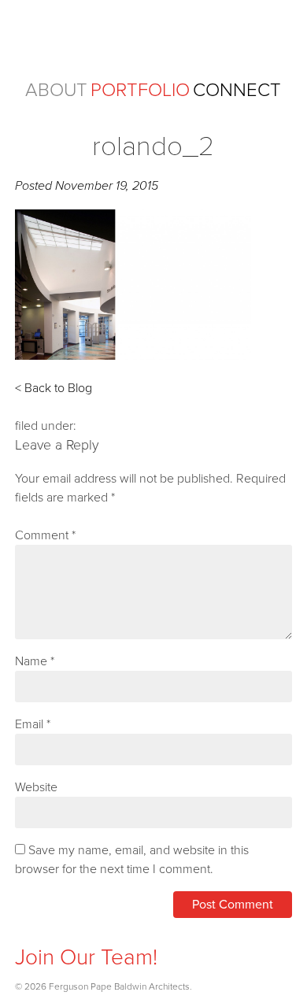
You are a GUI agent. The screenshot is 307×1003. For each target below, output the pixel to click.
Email (32, 724)
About (56, 90)
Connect (237, 90)
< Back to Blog (53, 388)
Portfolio (140, 90)
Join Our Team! (86, 957)
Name (34, 661)
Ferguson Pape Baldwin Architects (153, 38)
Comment (45, 535)
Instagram (27, 930)
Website (36, 787)
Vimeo (121, 930)
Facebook (58, 930)
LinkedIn (90, 930)
